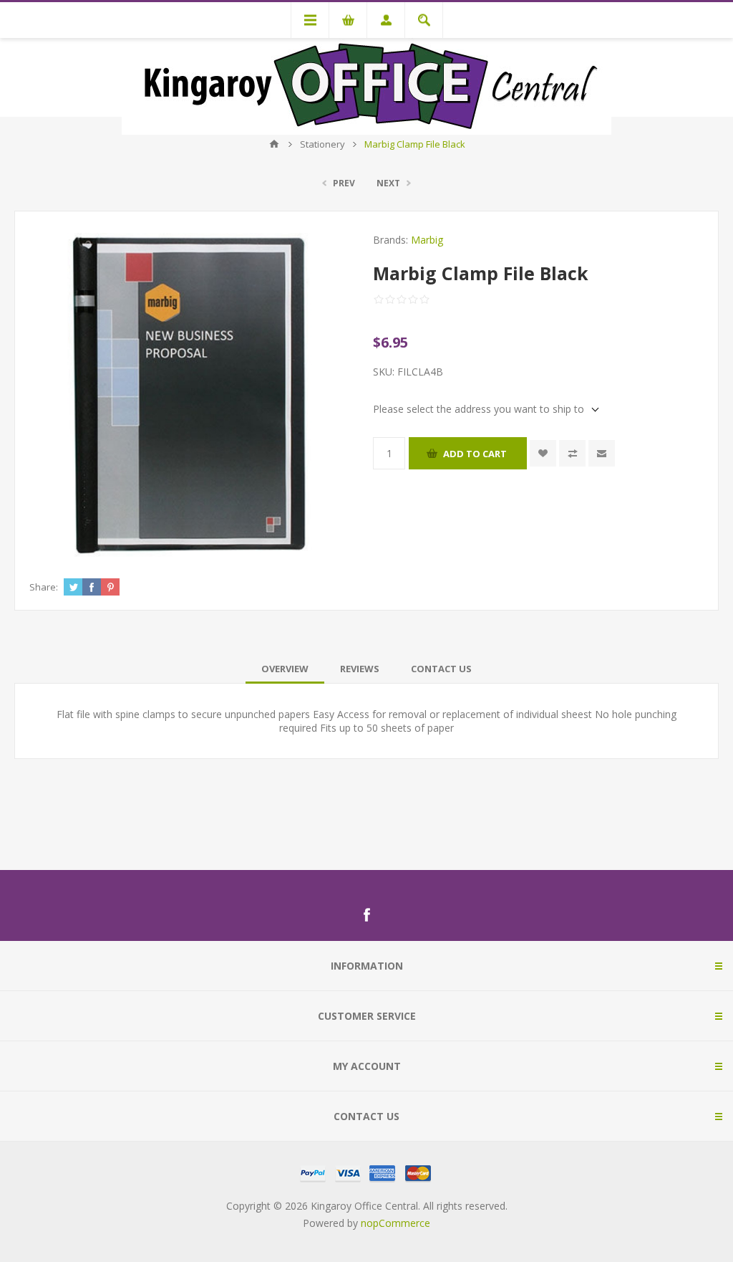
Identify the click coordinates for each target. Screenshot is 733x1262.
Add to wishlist (543, 453)
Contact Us (441, 668)
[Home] (274, 144)
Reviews (359, 668)
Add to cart (475, 453)
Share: (43, 586)
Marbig (427, 240)
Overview (285, 668)
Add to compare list (572, 453)
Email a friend (601, 453)
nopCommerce (395, 1223)
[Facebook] (366, 915)
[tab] (285, 669)
